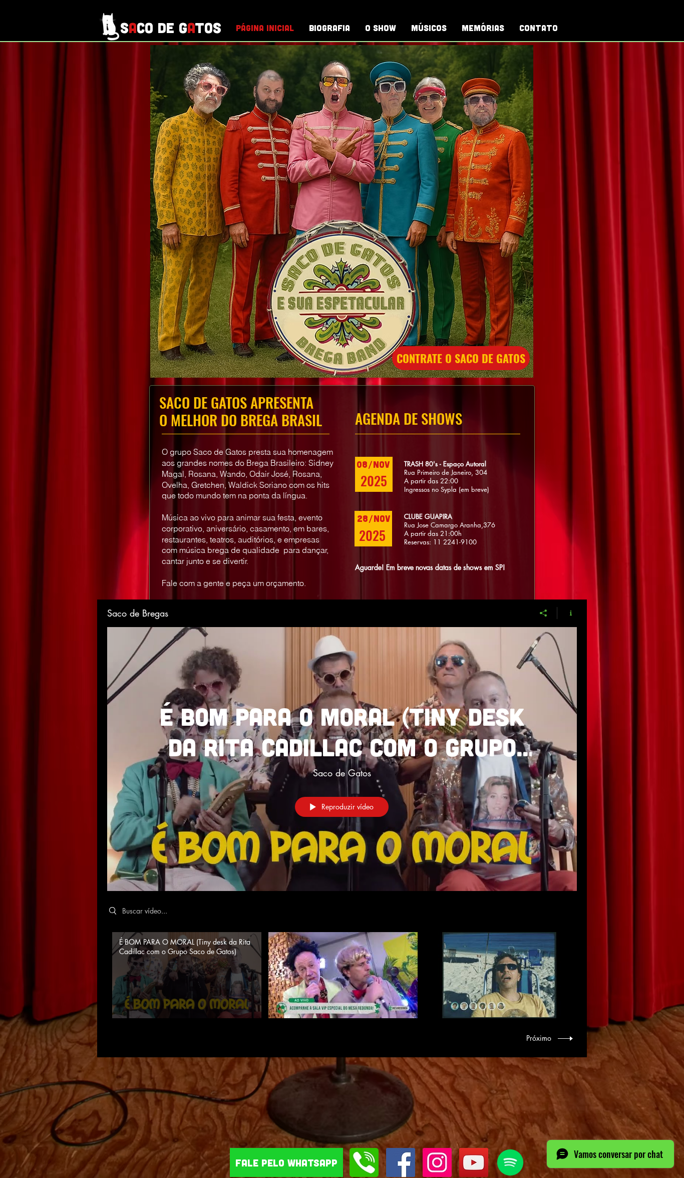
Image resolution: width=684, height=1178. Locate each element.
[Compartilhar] (543, 613)
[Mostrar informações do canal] (567, 613)
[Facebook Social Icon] (400, 1162)
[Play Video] (187, 975)
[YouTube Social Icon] (473, 1162)
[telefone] (364, 1162)
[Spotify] (510, 1162)
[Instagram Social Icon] (437, 1162)
